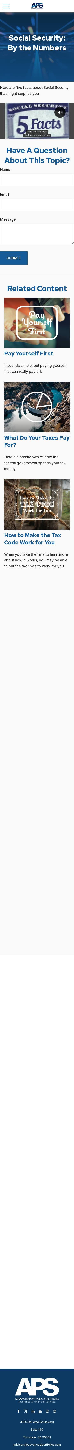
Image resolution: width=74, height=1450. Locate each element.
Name (5, 169)
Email (4, 194)
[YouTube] (40, 1411)
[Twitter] (26, 1411)
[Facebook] (18, 1411)
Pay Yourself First (28, 353)
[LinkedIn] (33, 1411)
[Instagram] (47, 1411)
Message (8, 219)
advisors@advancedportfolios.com (37, 1444)
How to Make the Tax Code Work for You (32, 539)
